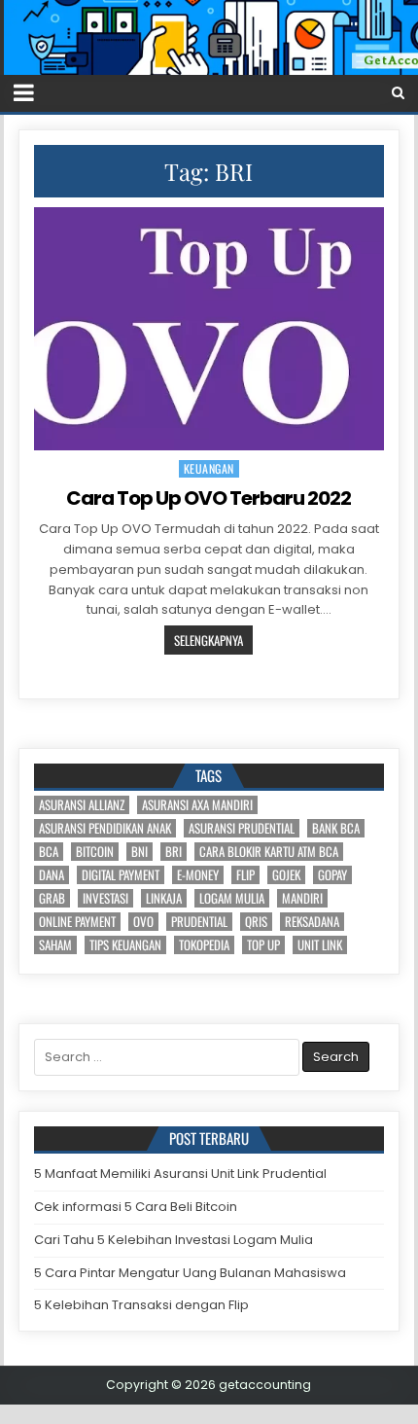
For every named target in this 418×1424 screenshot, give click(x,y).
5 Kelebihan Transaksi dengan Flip (141, 1305)
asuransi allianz (81, 805)
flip (245, 875)
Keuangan (209, 468)
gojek (286, 875)
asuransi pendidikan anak (105, 828)
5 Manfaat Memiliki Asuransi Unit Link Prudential (180, 1173)
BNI (139, 851)
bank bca (336, 828)
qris (256, 921)
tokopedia (204, 945)
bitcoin (95, 851)
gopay (332, 875)
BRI (173, 851)
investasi (105, 898)
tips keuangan (125, 945)
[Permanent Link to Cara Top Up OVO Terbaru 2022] (208, 329)
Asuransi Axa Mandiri (197, 805)
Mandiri (302, 898)
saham (55, 945)
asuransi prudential (242, 828)
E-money (198, 875)
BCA (48, 851)
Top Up (263, 945)
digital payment (120, 875)
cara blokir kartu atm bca (268, 851)
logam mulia (231, 898)
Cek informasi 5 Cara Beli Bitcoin (135, 1206)
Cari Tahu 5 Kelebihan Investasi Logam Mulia (173, 1239)
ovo (143, 921)
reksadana (312, 921)
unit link (319, 945)
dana (51, 875)
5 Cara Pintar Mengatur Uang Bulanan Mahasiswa (190, 1273)
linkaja (164, 898)
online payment (77, 921)
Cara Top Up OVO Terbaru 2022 (208, 498)
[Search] (398, 93)
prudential (199, 921)
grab (52, 898)
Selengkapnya (208, 640)
